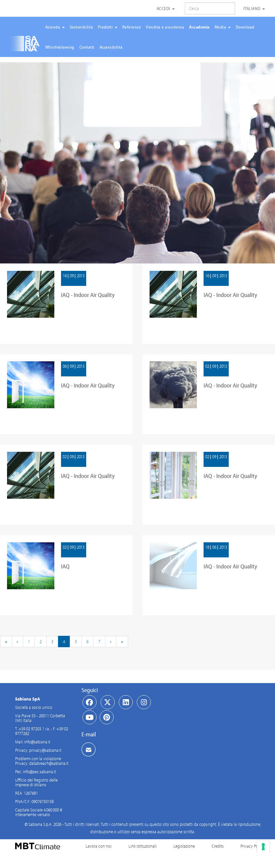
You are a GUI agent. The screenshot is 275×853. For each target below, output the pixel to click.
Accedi (164, 8)
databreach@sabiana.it (48, 763)
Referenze (131, 26)
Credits (218, 846)
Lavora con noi (99, 846)
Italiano (252, 8)
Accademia (199, 26)
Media (221, 26)
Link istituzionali (142, 846)
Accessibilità (111, 47)
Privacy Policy (252, 846)
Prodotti (106, 26)
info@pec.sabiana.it (39, 772)
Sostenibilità (81, 26)
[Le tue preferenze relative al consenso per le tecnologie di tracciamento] (263, 846)
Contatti (87, 47)
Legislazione (184, 846)
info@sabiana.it (37, 742)
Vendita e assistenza (165, 26)
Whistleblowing (59, 47)
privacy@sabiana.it (45, 750)
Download (245, 26)
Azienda (53, 26)
